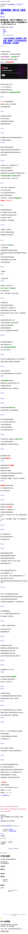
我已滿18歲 (3, 931)
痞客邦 (7, 825)
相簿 (4, 29)
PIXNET (6, 914)
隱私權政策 (23, 914)
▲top (2, 833)
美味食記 (11, 829)
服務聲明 (14, 915)
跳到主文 (3, 16)
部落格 (4, 31)
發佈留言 (2, 843)
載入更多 (2, 835)
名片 (4, 32)
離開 (7, 931)
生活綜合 (11, 27)
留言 (11, 825)
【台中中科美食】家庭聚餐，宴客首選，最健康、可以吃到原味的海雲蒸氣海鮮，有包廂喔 (15, 41)
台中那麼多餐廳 (12, 831)
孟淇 (2, 818)
